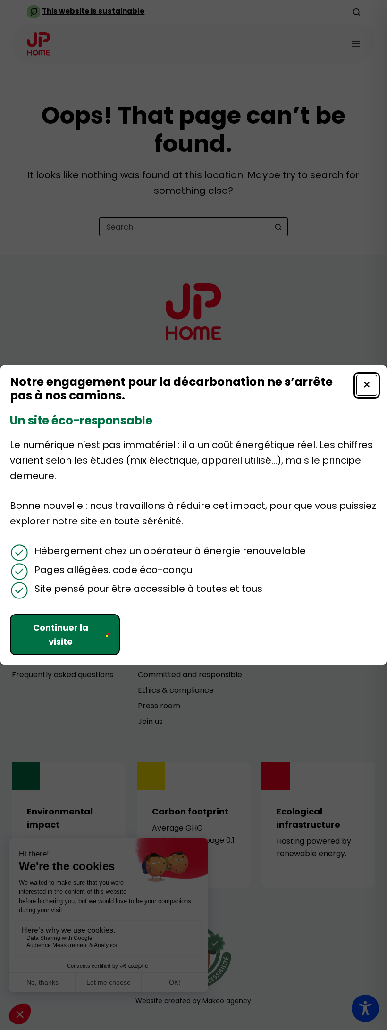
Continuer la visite (60, 635)
